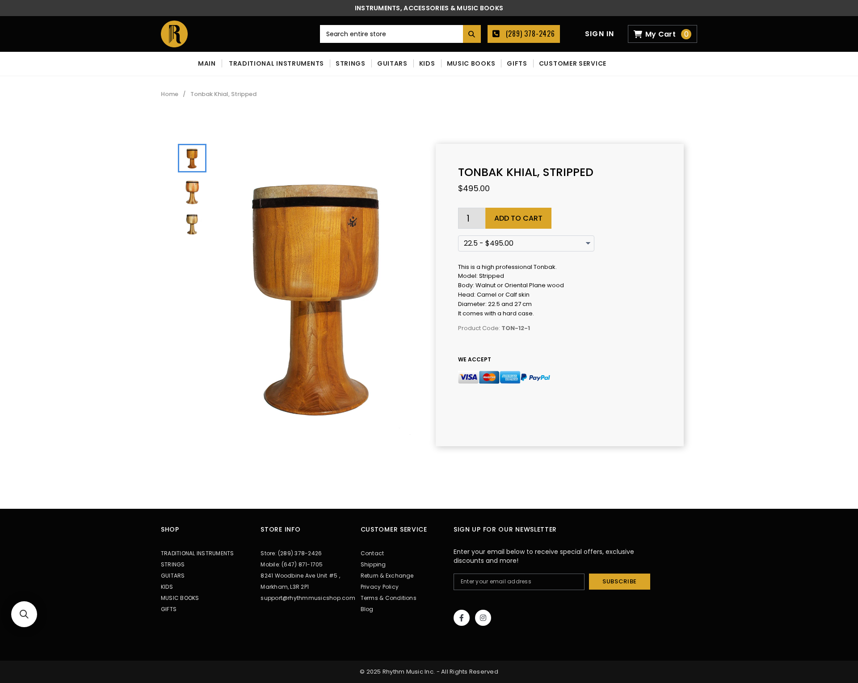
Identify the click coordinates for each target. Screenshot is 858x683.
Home (169, 94)
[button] (24, 614)
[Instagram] (483, 618)
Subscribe (619, 581)
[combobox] (400, 34)
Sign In (599, 34)
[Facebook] (462, 618)
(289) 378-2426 (529, 33)
